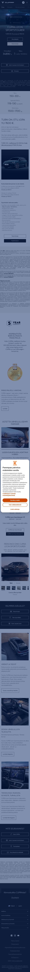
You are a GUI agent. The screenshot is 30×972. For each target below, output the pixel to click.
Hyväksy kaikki (15, 500)
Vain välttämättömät (15, 504)
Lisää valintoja (14, 509)
